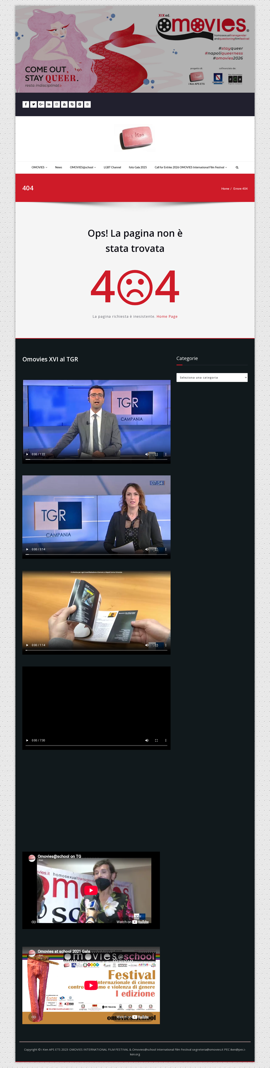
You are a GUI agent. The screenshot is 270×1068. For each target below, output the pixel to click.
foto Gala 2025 (138, 167)
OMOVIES (38, 167)
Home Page (167, 316)
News (58, 167)
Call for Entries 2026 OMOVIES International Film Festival (189, 167)
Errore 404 (240, 188)
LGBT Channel (112, 167)
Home (225, 188)
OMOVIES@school (81, 167)
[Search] (236, 167)
